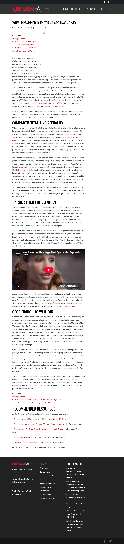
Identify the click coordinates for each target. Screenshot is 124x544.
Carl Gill (69, 495)
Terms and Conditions (48, 476)
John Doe (70, 521)
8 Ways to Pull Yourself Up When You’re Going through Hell (36, 399)
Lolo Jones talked (26, 237)
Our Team (44, 468)
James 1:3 (60, 306)
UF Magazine (90, 9)
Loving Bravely (18, 38)
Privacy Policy (45, 472)
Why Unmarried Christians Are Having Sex (44, 23)
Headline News (39, 28)
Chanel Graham (19, 28)
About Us (43, 464)
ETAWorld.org (45, 495)
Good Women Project (23, 442)
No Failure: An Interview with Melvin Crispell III (75, 514)
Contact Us (16, 495)
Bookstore (76, 9)
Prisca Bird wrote (23, 170)
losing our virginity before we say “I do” (47, 103)
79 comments (49, 28)
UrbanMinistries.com (48, 480)
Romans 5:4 (69, 306)
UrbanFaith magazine (48, 498)
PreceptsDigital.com (48, 484)
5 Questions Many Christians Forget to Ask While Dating (35, 403)
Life (102, 9)
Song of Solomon (21, 419)
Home (65, 9)
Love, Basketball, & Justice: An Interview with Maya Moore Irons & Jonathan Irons (75, 501)
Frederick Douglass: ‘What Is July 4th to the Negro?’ (75, 474)
